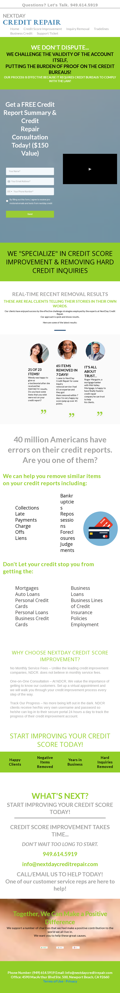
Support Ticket (47, 33)
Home (14, 29)
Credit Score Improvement (43, 29)
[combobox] (9, 191)
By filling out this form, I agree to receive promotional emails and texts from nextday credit (31, 201)
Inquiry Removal (77, 29)
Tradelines (101, 29)
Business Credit (21, 33)
